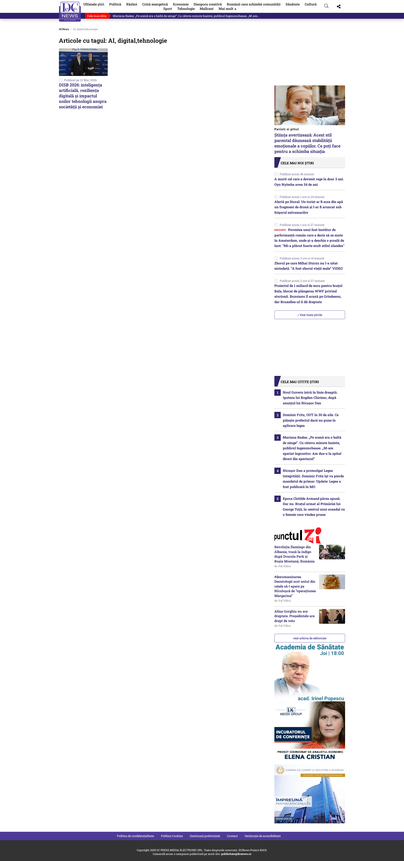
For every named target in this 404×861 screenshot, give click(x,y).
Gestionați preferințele (205, 836)
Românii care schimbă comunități (253, 4)
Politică (115, 4)
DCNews (70, 12)
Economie (181, 4)
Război (131, 4)
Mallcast (207, 8)
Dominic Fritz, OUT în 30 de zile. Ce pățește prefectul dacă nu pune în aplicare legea (311, 420)
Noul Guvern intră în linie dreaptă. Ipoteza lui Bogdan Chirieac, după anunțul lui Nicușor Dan (310, 397)
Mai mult (228, 8)
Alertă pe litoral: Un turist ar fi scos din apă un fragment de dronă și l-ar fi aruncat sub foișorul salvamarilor (308, 207)
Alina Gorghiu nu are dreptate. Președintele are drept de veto (294, 616)
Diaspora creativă (208, 4)
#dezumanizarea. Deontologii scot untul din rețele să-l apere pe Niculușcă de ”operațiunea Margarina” (295, 586)
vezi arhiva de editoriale (309, 638)
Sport (167, 8)
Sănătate (293, 4)
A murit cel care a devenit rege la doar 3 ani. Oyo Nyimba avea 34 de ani (309, 181)
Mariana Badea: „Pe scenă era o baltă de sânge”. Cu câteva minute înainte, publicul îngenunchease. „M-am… (186, 16)
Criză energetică (155, 4)
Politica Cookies (172, 836)
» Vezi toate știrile (310, 315)
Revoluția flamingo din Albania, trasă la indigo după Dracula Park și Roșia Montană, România (294, 554)
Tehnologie (186, 8)
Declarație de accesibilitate (263, 836)
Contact (232, 836)
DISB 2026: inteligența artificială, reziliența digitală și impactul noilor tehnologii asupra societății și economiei (82, 95)
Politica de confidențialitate (135, 836)
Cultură (311, 4)
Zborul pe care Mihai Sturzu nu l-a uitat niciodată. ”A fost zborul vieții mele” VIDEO (308, 266)
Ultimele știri (93, 4)
